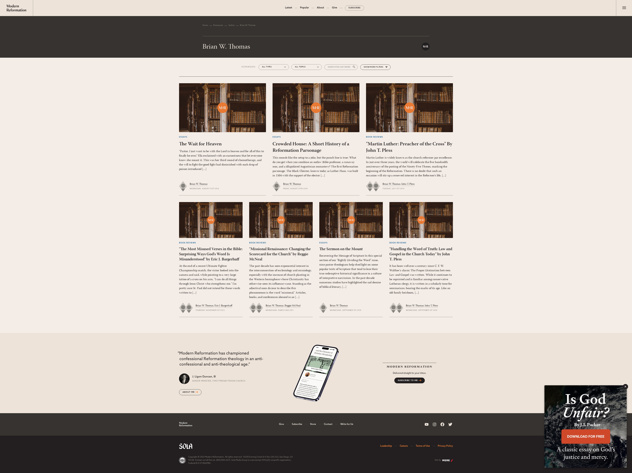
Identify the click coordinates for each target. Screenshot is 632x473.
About (320, 8)
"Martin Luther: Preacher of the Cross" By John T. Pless (409, 147)
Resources (218, 25)
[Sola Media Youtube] (426, 424)
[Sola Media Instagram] (434, 424)
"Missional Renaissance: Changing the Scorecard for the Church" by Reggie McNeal (280, 254)
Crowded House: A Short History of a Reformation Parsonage (311, 147)
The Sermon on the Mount (341, 249)
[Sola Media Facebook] (442, 424)
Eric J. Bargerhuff (223, 305)
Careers (404, 446)
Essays (183, 137)
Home (205, 25)
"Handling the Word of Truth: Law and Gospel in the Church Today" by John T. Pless (420, 254)
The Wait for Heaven (200, 144)
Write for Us (346, 424)
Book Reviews (374, 137)
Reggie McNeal (293, 305)
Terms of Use (423, 446)
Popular (304, 8)
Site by (438, 460)
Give (334, 8)
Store (313, 424)
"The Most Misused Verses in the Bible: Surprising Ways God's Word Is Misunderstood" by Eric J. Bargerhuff (211, 254)
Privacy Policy (445, 446)
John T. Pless (408, 184)
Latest (288, 8)
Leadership (386, 446)
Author (231, 25)
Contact (328, 424)
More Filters (376, 67)
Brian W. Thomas (199, 184)
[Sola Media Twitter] (450, 424)
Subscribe (354, 8)
